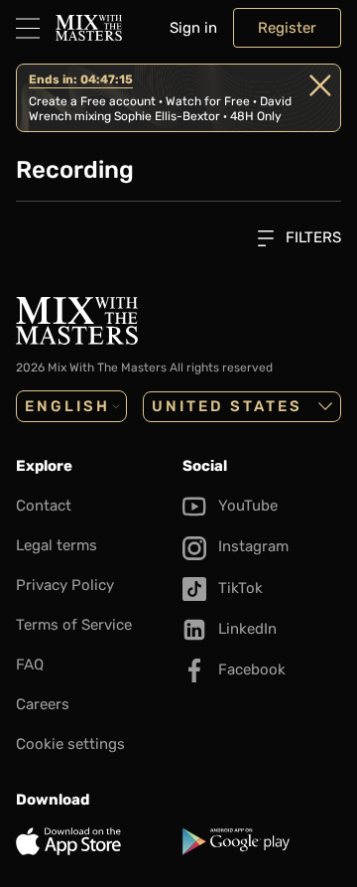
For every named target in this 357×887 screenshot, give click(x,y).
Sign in (193, 28)
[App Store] (95, 841)
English (67, 406)
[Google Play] (261, 841)
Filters (311, 237)
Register (287, 28)
